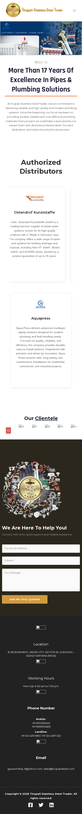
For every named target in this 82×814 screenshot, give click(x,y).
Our (41, 418)
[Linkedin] (51, 804)
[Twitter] (41, 804)
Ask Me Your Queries (25, 599)
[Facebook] (30, 804)
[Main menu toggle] (74, 10)
